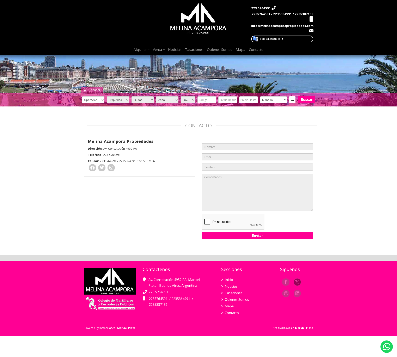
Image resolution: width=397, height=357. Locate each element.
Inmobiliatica (107, 328)
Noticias (175, 49)
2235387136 (158, 304)
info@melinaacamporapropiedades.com (282, 26)
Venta (157, 49)
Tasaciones (194, 49)
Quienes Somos (219, 49)
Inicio (228, 279)
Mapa (240, 49)
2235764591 (158, 298)
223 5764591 (158, 292)
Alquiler (140, 49)
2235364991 (181, 298)
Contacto (256, 49)
